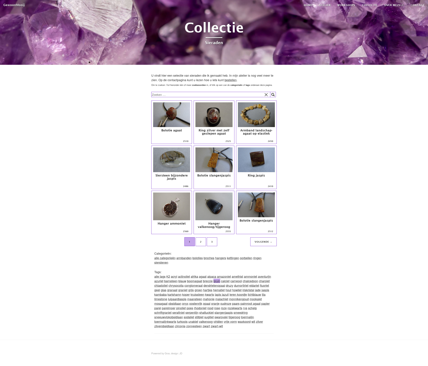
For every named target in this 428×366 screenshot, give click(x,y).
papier (265, 303)
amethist (237, 276)
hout (228, 290)
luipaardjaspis (177, 299)
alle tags (160, 276)
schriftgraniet (163, 312)
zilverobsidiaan (164, 326)
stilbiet (199, 317)
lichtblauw (254, 294)
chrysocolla (176, 285)
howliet (237, 290)
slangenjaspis (224, 312)
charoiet (264, 281)
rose (217, 308)
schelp (252, 308)
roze (224, 308)
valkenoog (206, 321)
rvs (245, 308)
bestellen (231, 80)
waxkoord (244, 321)
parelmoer (168, 308)
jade (258, 290)
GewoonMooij (14, 5)
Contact (418, 5)
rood (210, 308)
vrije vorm (230, 321)
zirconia (180, 326)
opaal (206, 303)
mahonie (209, 299)
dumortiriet (241, 285)
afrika (194, 276)
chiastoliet (161, 285)
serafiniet (178, 312)
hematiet (219, 290)
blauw (182, 281)
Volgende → (263, 241)
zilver (259, 321)
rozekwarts (235, 308)
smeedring (241, 312)
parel (157, 308)
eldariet (254, 285)
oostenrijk (195, 303)
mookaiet (256, 299)
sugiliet (209, 317)
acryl (174, 276)
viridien (218, 321)
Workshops (346, 5)
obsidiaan (174, 303)
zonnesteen (194, 326)
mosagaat (161, 303)
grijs (191, 290)
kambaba (160, 294)
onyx (185, 303)
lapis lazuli (222, 294)
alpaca (211, 276)
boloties (197, 258)
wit (253, 321)
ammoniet (250, 276)
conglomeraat (193, 285)
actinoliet (184, 276)
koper (186, 294)
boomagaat (194, 281)
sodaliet (189, 317)
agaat (202, 276)
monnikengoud (239, 299)
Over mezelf (394, 5)
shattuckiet (206, 312)
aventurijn (264, 276)
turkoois (182, 321)
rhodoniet (200, 308)
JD (180, 353)
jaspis (265, 290)
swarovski (221, 317)
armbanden (184, 258)
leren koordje (238, 294)
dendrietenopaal (214, 285)
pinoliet (181, 308)
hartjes (207, 290)
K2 (168, 276)
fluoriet (264, 285)
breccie (208, 281)
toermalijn (247, 317)
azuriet (158, 281)
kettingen (233, 258)
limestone (160, 299)
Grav (167, 353)
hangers (220, 258)
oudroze (225, 303)
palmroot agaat (250, 303)
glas (163, 290)
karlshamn (174, 294)
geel (157, 290)
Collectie (370, 5)
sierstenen (161, 262)
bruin (216, 281)
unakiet (193, 321)
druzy (229, 285)
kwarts (209, 294)
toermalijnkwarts (165, 321)
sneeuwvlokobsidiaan (168, 317)
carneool (236, 281)
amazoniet (224, 276)
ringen (257, 258)
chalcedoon (250, 281)
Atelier (325, 5)
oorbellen (246, 258)
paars (236, 303)
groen (198, 290)
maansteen (194, 299)
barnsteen (171, 281)
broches (209, 258)
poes (190, 308)
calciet (225, 281)
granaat (172, 290)
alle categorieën (165, 258)
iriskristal (248, 290)
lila (263, 294)
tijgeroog (234, 317)
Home (308, 5)
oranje (215, 303)
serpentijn (191, 312)
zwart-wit (217, 326)
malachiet (221, 299)
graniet (182, 290)
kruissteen (197, 294)
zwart (206, 326)
